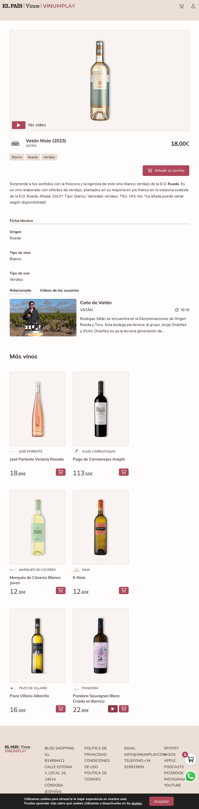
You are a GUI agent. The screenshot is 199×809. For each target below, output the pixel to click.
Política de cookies (95, 776)
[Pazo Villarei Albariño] (38, 646)
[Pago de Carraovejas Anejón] (101, 409)
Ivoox (170, 754)
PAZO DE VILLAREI (33, 688)
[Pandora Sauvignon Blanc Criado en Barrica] (101, 646)
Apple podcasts (174, 763)
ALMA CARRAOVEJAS (98, 451)
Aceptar (161, 801)
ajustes (137, 803)
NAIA (86, 570)
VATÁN (31, 146)
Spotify (171, 748)
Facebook (174, 773)
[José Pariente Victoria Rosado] (38, 409)
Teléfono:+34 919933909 (137, 763)
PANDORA (90, 688)
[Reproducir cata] (113, 708)
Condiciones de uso (96, 763)
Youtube (172, 785)
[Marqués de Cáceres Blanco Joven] (38, 527)
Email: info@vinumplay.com (139, 751)
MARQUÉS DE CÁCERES (37, 570)
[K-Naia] (101, 527)
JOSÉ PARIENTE (30, 451)
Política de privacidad (95, 751)
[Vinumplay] (38, 5)
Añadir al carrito (169, 170)
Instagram (174, 779)
